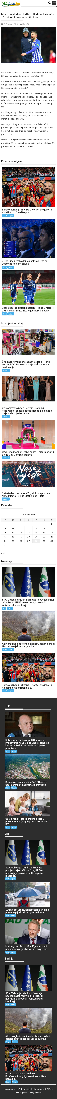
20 (28, 536)
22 (44, 536)
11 (13, 532)
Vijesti (11, 216)
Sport (7, 152)
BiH (4, 608)
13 (28, 532)
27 (28, 541)
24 (5, 541)
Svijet (5, 649)
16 (51, 532)
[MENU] (54, 3)
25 (13, 541)
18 (13, 536)
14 (36, 532)
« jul (3, 553)
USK (7, 751)
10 (5, 532)
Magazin (6, 370)
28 (36, 541)
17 (5, 536)
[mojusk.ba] (11, 4)
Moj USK (25, 24)
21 (36, 536)
